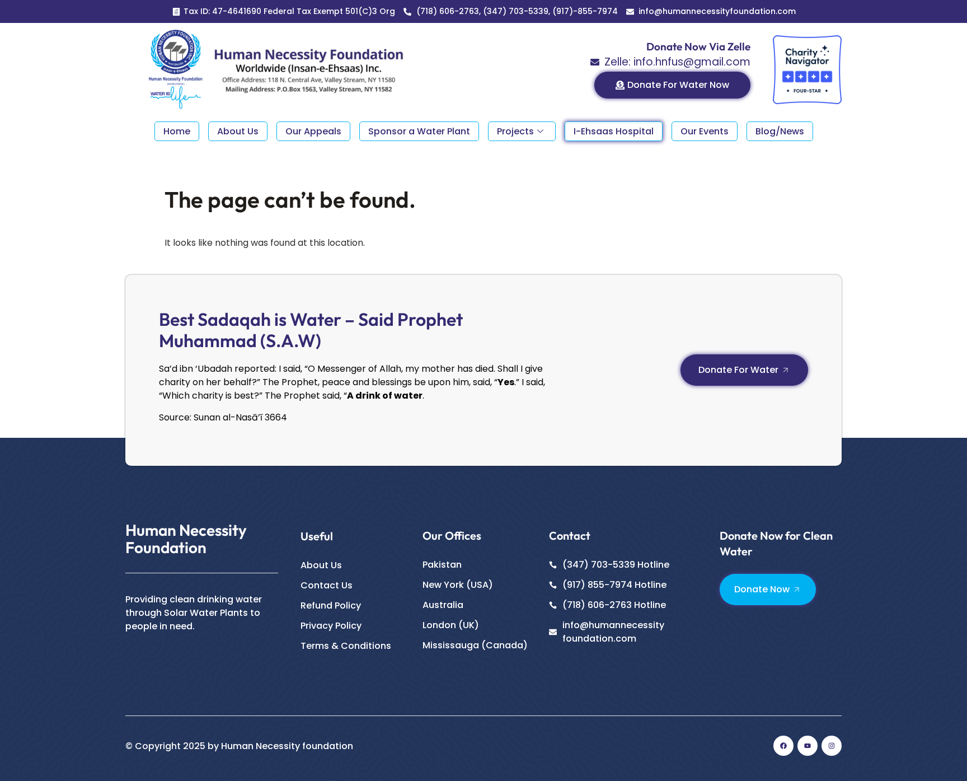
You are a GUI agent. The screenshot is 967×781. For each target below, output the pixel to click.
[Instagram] (832, 746)
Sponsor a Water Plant (419, 131)
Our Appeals (313, 131)
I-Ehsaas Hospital (614, 131)
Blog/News (779, 131)
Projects (515, 131)
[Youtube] (807, 746)
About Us (238, 131)
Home (176, 131)
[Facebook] (783, 746)
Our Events (704, 131)
